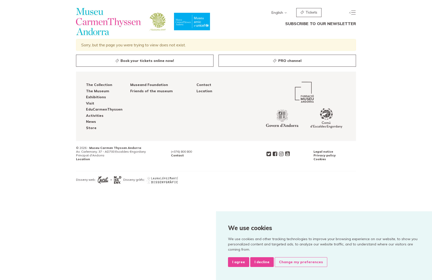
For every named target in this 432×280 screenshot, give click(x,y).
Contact (203, 84)
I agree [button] (238, 262)
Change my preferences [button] (301, 262)
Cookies (320, 159)
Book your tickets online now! (147, 60)
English (278, 12)
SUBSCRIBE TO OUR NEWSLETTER (320, 23)
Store (91, 128)
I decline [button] (262, 262)
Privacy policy (325, 155)
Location (204, 91)
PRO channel (289, 60)
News (91, 121)
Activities (95, 115)
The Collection (99, 84)
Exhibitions (96, 97)
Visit (90, 103)
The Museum (97, 91)
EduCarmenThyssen (104, 109)
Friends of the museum (151, 91)
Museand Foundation (149, 84)
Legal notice (323, 151)
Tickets (311, 12)
